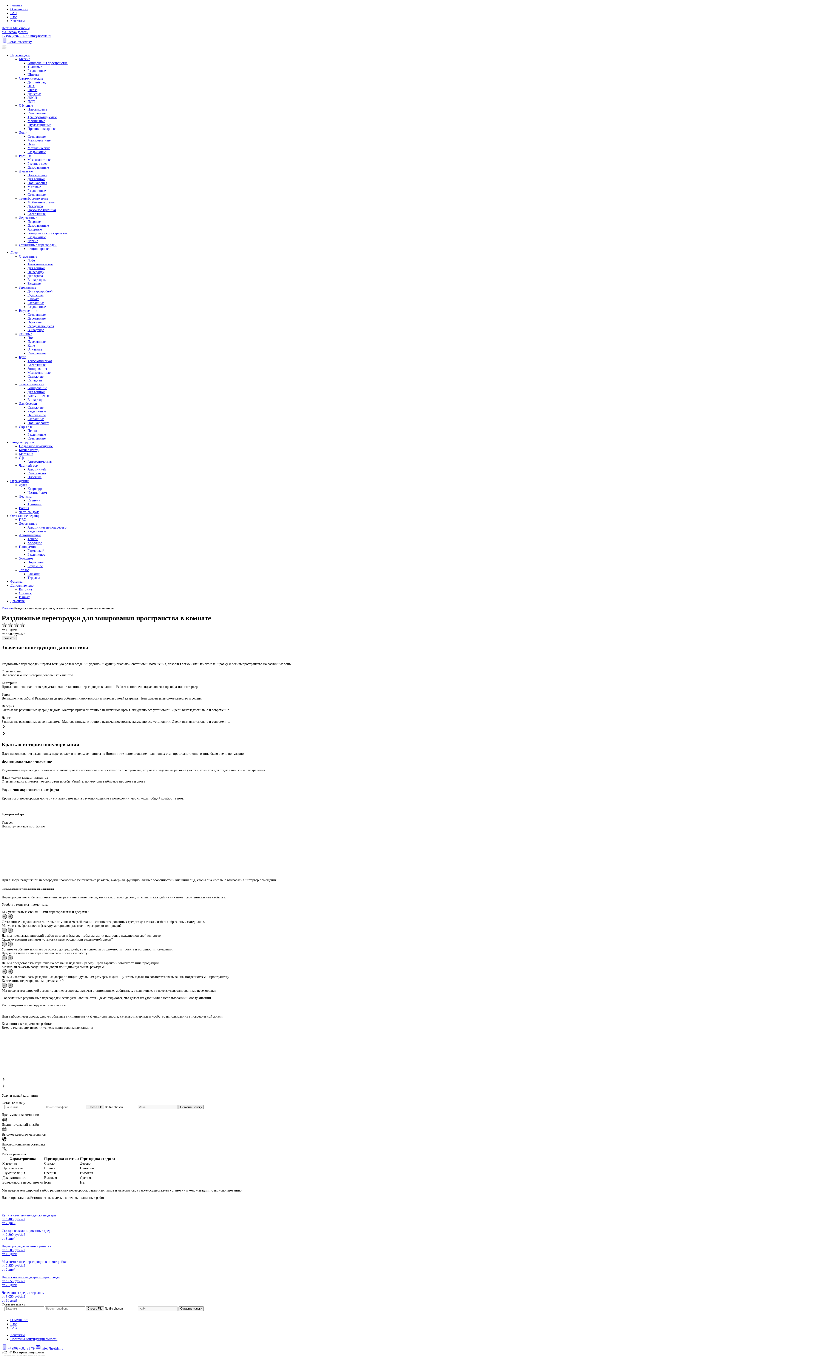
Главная (16, 5)
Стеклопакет (37, 473)
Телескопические (40, 264)
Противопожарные (41, 129)
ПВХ (31, 86)
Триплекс (35, 504)
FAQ (13, 13)
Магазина (26, 454)
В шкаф (24, 597)
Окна (31, 144)
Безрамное (35, 566)
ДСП (31, 101)
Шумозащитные (39, 125)
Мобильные (36, 121)
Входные (34, 283)
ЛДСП (32, 98)
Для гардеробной (40, 291)
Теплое (33, 539)
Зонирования (37, 369)
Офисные (26, 105)
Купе (31, 345)
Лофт (23, 132)
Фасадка (16, 581)
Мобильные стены (41, 202)
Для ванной (36, 179)
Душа (23, 485)
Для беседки (28, 403)
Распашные (36, 303)
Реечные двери (38, 163)
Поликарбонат (38, 423)
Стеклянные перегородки (38, 245)
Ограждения (19, 481)
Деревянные (28, 218)
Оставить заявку (20, 42)
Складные (35, 380)
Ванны (24, 508)
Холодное (35, 543)
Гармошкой (36, 550)
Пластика (35, 477)
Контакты (17, 21)
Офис (23, 458)
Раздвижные (37, 70)
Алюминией (37, 469)
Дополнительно (22, 585)
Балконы (34, 574)
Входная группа (22, 442)
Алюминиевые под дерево (47, 527)
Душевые (34, 94)
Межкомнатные (39, 140)
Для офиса (35, 206)
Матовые (34, 187)
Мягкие (24, 59)
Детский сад (37, 82)
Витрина (25, 589)
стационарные (38, 249)
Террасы (34, 578)
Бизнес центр (29, 450)
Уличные (25, 334)
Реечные (25, 156)
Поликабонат (37, 183)
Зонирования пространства (48, 63)
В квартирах (37, 279)
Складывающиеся (41, 326)
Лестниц (25, 496)
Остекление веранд (24, 516)
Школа (32, 90)
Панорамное (37, 415)
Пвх (31, 338)
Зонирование (37, 388)
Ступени (34, 500)
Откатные (35, 349)
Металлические (39, 148)
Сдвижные (35, 295)
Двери (15, 252)
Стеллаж (25, 593)
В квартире (36, 330)
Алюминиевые (38, 396)
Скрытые (25, 427)
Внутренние (28, 310)
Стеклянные (37, 113)
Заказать (9, 638)
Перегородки (20, 55)
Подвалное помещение (36, 446)
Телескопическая (40, 361)
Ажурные (35, 229)
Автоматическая (40, 461)
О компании (19, 9)
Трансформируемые (42, 117)
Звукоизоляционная (42, 210)
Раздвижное (36, 554)
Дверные (34, 221)
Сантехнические (31, 78)
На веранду (36, 272)
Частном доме (29, 512)
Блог (13, 17)
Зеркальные (27, 287)
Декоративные (38, 167)
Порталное (35, 562)
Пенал (32, 430)
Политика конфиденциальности (33, 1339)
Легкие (33, 241)
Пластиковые (37, 109)
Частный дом (28, 465)
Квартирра (35, 488)
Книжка (33, 299)
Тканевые (35, 67)
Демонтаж (17, 601)
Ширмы (33, 74)
